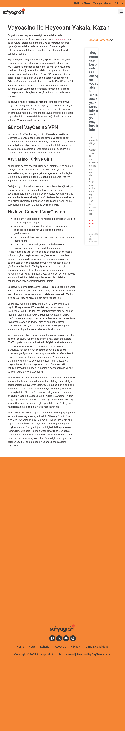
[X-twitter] (59, 638)
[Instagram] (73, 638)
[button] (120, 11)
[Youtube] (66, 638)
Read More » (92, 223)
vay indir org (58, 39)
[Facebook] (52, 638)
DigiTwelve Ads (101, 654)
